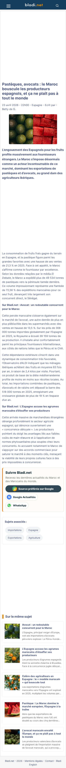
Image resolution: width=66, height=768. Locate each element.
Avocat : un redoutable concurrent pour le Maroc (37, 626)
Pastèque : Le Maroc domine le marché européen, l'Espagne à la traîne (41, 706)
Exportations (15, 537)
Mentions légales (34, 761)
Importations (15, 530)
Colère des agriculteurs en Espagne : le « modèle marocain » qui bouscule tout (41, 679)
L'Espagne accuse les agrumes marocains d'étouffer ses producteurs (40, 652)
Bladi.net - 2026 (13, 761)
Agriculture (34, 537)
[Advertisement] (33, 46)
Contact (49, 761)
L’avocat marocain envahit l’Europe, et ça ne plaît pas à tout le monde (41, 733)
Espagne (37, 105)
